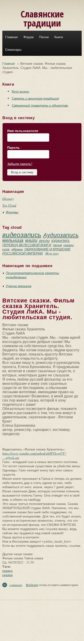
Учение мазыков (18, 286)
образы (17, 249)
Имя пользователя (24, 131)
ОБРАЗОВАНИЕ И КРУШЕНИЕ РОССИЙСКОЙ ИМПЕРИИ (36, 251)
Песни (44, 37)
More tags (52, 253)
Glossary (8, 198)
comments (15, 585)
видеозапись (21, 234)
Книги (58, 37)
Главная (11, 37)
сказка (7, 575)
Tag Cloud (9, 205)
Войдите (32, 585)
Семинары (13, 49)
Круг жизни (20, 91)
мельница (12, 240)
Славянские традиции (42, 18)
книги (31, 240)
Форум (28, 37)
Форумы (12, 212)
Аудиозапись (61, 235)
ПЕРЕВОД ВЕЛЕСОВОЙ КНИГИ (26, 245)
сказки (68, 245)
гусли (44, 240)
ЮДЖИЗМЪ (60, 240)
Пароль (14, 147)
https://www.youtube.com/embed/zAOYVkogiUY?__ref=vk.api (34, 455)
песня (57, 245)
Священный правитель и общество (40, 105)
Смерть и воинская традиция (35, 98)
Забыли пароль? (19, 163)
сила (6, 249)
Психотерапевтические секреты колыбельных (32, 275)
